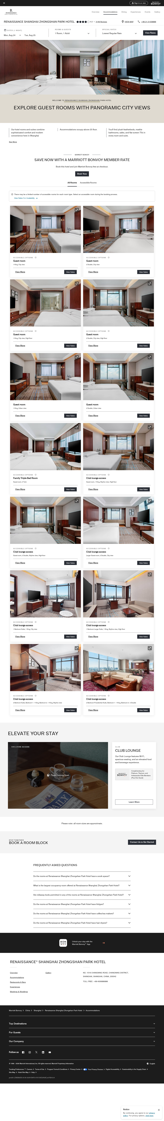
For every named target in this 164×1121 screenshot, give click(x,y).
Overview (95, 12)
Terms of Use (39, 1069)
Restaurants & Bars (18, 982)
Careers (29, 1069)
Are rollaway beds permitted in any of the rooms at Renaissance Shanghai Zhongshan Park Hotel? (78, 895)
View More (20, 272)
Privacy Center (75, 1069)
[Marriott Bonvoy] (154, 3)
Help (33, 1072)
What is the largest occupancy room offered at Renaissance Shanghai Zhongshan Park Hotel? (76, 885)
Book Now (82, 174)
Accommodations (110, 12)
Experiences (136, 12)
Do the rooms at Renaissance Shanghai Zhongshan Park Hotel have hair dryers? (70, 923)
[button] (139, 3)
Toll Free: (95, 981)
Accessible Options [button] (23, 258)
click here (149, 1116)
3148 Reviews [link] (101, 22)
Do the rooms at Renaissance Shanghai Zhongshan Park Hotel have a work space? (71, 876)
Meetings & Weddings (19, 992)
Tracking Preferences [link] (16, 1069)
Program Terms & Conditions (57, 1069)
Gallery (157, 12)
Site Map (12, 1072)
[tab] (72, 183)
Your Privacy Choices (95, 1069)
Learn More (134, 802)
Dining (124, 12)
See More (13, 142)
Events (147, 12)
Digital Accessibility (112, 1069)
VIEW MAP (129, 22)
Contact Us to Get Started (142, 842)
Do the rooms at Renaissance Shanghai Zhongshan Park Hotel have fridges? (68, 904)
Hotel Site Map (23, 1072)
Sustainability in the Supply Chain (134, 1069)
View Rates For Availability (24, 198)
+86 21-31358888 (148, 22)
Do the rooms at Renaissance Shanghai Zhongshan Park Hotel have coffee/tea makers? (73, 913)
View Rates (70, 272)
